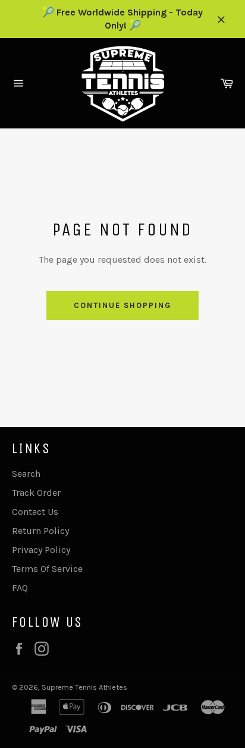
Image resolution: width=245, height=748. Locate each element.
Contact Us (35, 511)
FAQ (20, 587)
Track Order (36, 492)
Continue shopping (122, 305)
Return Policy (40, 530)
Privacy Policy (41, 549)
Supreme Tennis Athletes (84, 687)
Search (26, 473)
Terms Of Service (47, 568)
